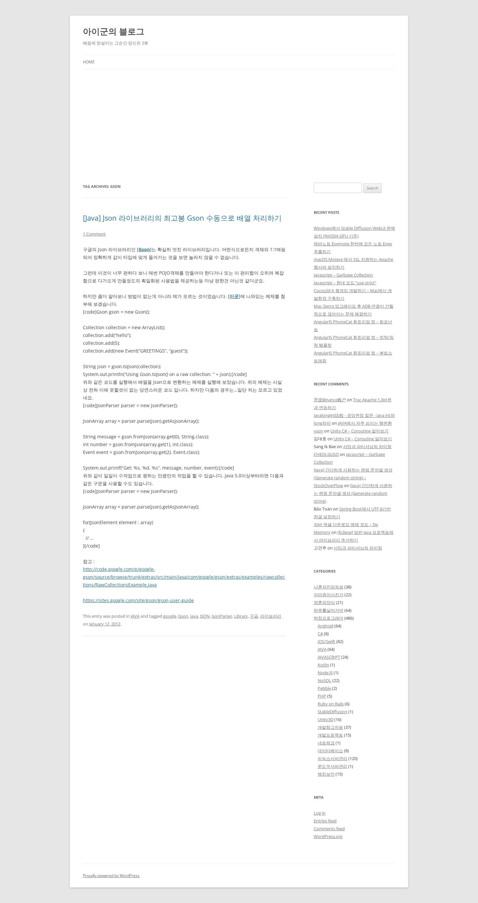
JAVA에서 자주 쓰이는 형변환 (365, 423)
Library (241, 616)
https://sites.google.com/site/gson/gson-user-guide (138, 600)
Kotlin (323, 665)
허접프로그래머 (328, 618)
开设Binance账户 (330, 400)
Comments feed (329, 829)
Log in (319, 813)
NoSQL (324, 680)
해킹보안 (326, 774)
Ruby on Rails (331, 704)
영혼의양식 (324, 602)
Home (89, 62)
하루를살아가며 (328, 610)
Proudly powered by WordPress (111, 875)
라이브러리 (270, 616)
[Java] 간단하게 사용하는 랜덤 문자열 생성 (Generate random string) (353, 493)
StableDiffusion (332, 712)
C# (320, 634)
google (169, 616)
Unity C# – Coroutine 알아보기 (359, 431)
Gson (144, 249)
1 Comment (94, 234)
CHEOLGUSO (326, 454)
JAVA (135, 616)
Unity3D (325, 719)
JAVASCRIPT (329, 657)
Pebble (324, 688)
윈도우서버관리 (332, 766)
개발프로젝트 (330, 735)
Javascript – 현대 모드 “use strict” (345, 283)
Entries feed (325, 821)
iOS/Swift (326, 641)
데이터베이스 (330, 751)
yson (318, 431)
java (194, 616)
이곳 (234, 296)
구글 (254, 616)
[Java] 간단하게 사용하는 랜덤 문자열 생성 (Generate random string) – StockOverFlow (353, 477)
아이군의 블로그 (113, 31)
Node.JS (325, 673)
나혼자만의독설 (328, 587)
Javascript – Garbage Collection (343, 275)
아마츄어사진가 (328, 595)
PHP (322, 696)
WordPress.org (328, 836)
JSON (205, 616)
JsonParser (222, 616)
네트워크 (326, 743)
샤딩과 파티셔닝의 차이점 (367, 446)
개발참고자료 (330, 727)
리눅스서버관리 (332, 758)
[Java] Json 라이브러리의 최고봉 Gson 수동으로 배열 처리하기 (182, 218)
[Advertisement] (239, 118)
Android (325, 626)
